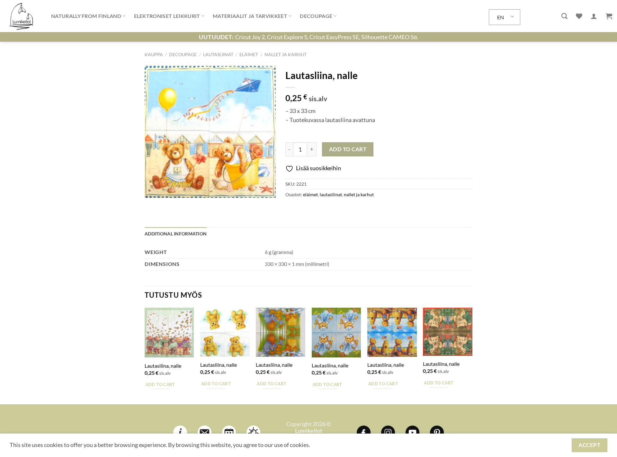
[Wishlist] (579, 16)
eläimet (248, 54)
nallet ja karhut (285, 54)
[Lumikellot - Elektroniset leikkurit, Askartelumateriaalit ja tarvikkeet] (23, 16)
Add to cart (348, 149)
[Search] (564, 16)
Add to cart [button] (160, 384)
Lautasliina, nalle (163, 366)
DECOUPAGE (316, 16)
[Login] (594, 16)
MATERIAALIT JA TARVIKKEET (250, 16)
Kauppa (154, 54)
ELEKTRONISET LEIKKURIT (167, 16)
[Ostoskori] (609, 16)
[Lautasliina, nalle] (169, 332)
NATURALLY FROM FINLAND (86, 16)
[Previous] (145, 355)
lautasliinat (218, 54)
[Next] (472, 355)
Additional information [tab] (176, 233)
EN (500, 17)
